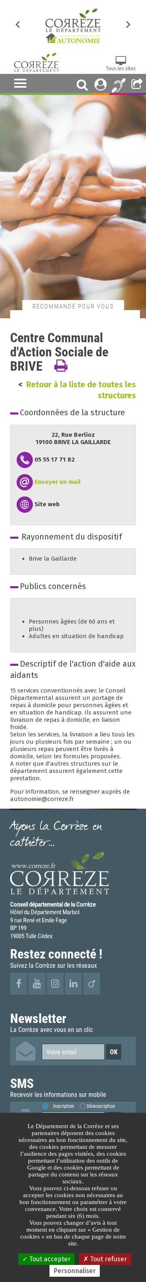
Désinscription (101, 1106)
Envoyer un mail (57, 482)
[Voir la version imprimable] (60, 366)
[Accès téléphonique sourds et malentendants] (119, 84)
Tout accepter (49, 1259)
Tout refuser (107, 1259)
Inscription (63, 1106)
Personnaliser (75, 1271)
